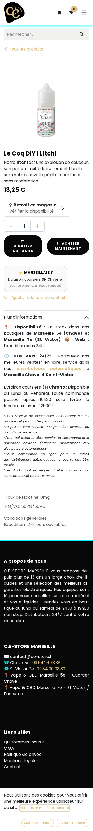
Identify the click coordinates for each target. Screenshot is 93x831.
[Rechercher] (81, 34)
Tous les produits (26, 49)
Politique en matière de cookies (44, 808)
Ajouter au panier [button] (23, 249)
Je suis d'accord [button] (72, 823)
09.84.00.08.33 (51, 669)
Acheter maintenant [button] (68, 246)
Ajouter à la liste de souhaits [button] (39, 297)
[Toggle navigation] (84, 12)
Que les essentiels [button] (37, 823)
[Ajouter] (37, 226)
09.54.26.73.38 (46, 663)
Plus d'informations (23, 317)
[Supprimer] (11, 226)
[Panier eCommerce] (59, 12)
